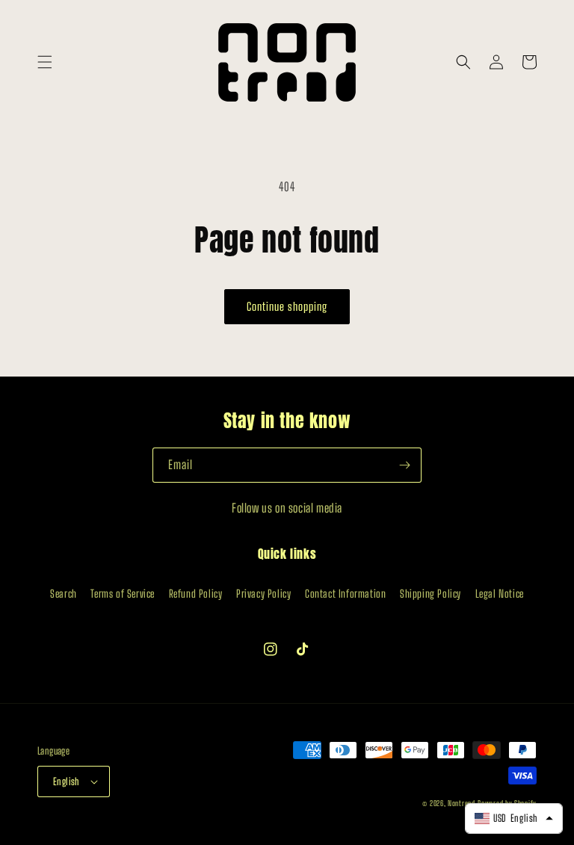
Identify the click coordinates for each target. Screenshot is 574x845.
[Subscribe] (404, 465)
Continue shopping (287, 306)
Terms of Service (122, 593)
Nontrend (461, 803)
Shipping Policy (430, 593)
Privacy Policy (263, 593)
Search (63, 593)
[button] (44, 62)
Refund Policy (196, 593)
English (66, 781)
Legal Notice (499, 593)
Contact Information (345, 593)
